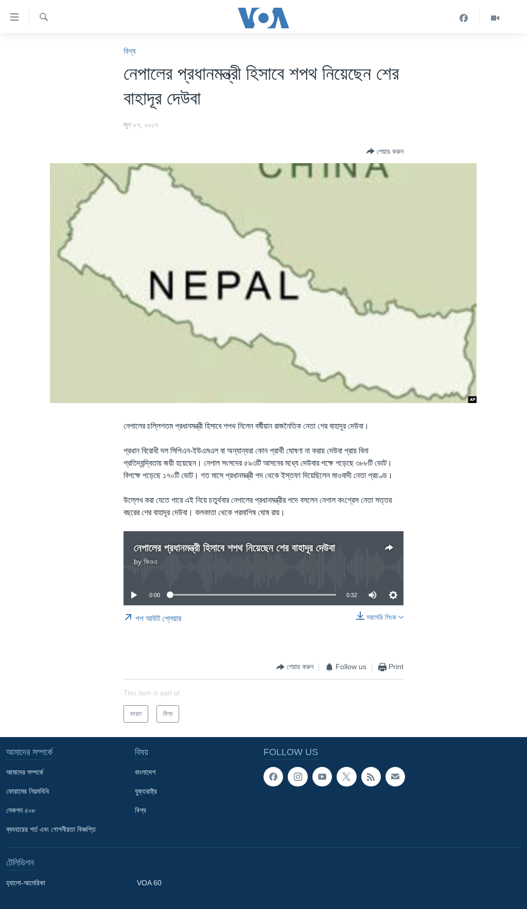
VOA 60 (149, 883)
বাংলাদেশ (145, 772)
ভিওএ (150, 561)
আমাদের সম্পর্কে (24, 772)
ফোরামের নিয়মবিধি (27, 791)
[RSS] (371, 776)
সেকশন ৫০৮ (21, 810)
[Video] (495, 18)
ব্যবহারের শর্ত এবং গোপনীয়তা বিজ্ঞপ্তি (51, 829)
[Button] (384, 151)
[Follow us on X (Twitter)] (346, 776)
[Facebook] (464, 18)
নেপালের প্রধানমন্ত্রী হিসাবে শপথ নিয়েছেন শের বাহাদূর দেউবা (234, 547)
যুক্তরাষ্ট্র (146, 791)
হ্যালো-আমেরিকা (25, 883)
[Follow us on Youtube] (322, 776)
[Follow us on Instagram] (297, 776)
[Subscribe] (395, 776)
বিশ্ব (129, 51)
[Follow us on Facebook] (273, 776)
